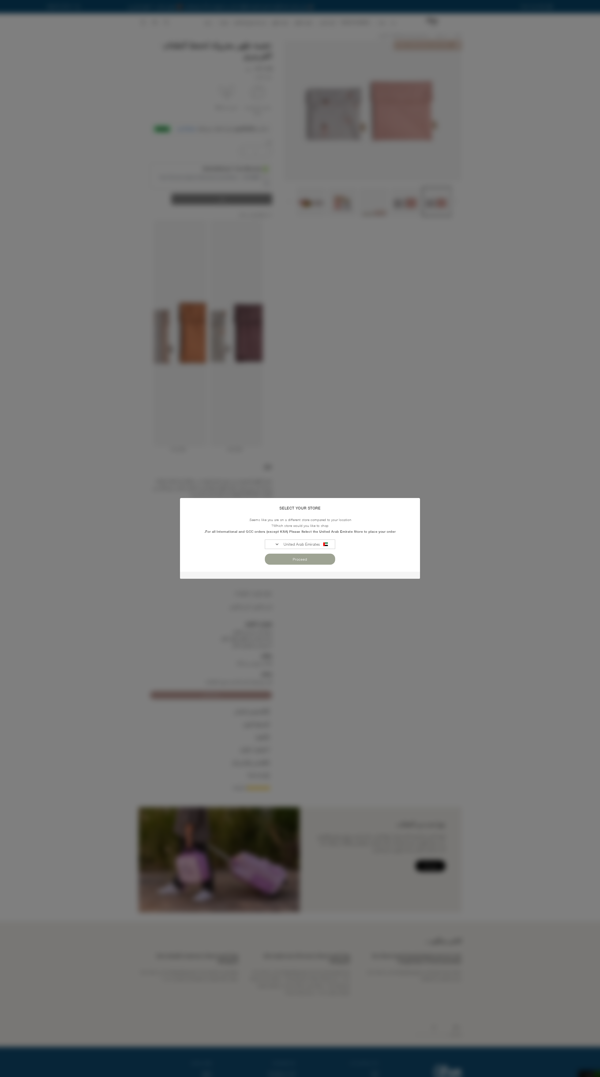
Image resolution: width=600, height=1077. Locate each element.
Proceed (300, 559)
